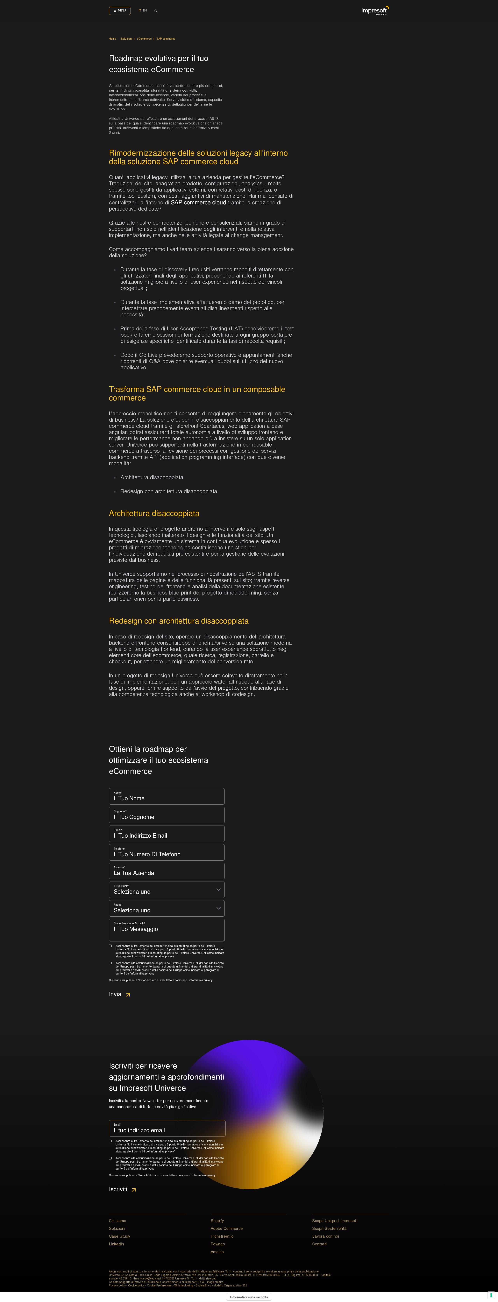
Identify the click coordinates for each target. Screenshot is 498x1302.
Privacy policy (117, 1285)
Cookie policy (136, 1285)
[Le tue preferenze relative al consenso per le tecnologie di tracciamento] (491, 1295)
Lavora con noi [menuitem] (325, 1237)
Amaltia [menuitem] (217, 1252)
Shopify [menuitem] (217, 1221)
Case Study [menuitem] (119, 1237)
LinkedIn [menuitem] (116, 1244)
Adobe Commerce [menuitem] (227, 1229)
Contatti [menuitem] (319, 1244)
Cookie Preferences (159, 1285)
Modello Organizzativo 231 (230, 1285)
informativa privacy (200, 980)
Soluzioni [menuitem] (117, 1229)
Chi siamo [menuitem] (117, 1221)
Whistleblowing (183, 1285)
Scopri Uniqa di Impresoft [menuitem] (335, 1221)
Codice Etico (203, 1285)
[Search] (156, 11)
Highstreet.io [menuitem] (222, 1237)
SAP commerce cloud (198, 203)
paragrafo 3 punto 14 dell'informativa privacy (146, 956)
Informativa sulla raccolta (249, 1297)
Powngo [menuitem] (218, 1244)
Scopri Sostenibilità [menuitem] (329, 1229)
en (145, 11)
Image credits (214, 1282)
